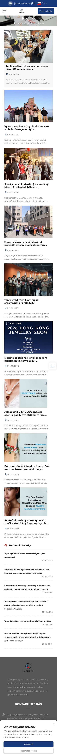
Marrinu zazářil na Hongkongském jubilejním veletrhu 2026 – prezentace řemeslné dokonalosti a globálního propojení (26, 359)
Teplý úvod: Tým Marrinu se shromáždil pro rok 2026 (21, 301)
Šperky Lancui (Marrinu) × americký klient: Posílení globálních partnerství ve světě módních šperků (26, 186)
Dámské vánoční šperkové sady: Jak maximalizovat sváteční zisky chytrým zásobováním (26, 468)
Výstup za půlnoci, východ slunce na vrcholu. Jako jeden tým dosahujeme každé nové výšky (26, 128)
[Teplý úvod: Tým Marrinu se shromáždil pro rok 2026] (28, 279)
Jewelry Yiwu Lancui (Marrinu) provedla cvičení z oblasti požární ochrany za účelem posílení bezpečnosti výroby (25, 244)
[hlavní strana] (22, 11)
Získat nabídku (45, 11)
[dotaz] (52, 366)
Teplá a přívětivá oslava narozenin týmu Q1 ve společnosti (27, 68)
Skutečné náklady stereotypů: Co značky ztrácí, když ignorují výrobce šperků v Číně (26, 522)
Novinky (40, 23)
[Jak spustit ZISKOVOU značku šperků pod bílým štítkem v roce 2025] (28, 393)
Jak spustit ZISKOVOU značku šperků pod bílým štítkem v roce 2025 (24, 414)
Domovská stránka (25, 23)
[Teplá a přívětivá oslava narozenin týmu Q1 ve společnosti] (28, 46)
